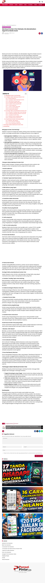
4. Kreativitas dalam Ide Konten (15, 102)
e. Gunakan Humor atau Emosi (14, 117)
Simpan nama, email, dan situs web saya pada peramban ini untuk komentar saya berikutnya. (23, 453)
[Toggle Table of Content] (25, 94)
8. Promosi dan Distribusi (13, 108)
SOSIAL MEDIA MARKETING (6, 27)
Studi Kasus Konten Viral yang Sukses (15, 119)
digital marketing (10, 423)
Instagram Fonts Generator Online (9, 554)
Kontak (3, 557)
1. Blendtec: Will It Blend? (13, 120)
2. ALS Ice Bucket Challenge (14, 121)
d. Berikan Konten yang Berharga (15, 116)
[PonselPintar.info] (4, 1)
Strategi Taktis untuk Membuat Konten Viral (16, 110)
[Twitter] (37, 431)
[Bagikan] (42, 33)
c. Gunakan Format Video (13, 114)
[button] (39, 1)
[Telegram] (40, 431)
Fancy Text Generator (6, 552)
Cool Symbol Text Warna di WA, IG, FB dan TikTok (12, 548)
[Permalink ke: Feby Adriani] (3, 33)
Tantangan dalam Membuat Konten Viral (13, 124)
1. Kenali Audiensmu (12, 98)
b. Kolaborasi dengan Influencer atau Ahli (17, 113)
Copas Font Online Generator (8, 550)
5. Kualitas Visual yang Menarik (14, 103)
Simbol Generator (5, 559)
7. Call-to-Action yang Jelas (14, 106)
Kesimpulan (6, 126)
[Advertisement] (22, 15)
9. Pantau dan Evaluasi (13, 109)
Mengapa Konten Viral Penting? (13, 95)
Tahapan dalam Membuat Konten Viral (15, 97)
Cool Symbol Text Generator (8, 546)
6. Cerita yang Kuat (12, 105)
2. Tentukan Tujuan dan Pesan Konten (16, 99)
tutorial (16, 423)
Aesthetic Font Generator (7, 543)
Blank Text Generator (6, 545)
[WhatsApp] (42, 431)
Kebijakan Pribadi (5, 555)
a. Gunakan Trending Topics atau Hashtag (17, 112)
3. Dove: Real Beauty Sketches (14, 123)
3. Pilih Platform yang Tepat (14, 101)
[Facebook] (35, 431)
